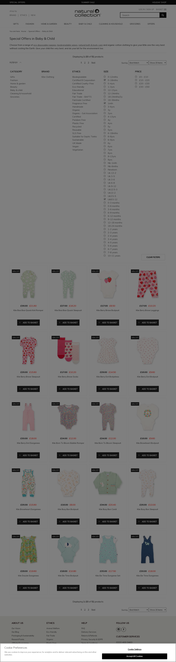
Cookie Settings (134, 649)
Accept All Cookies (135, 656)
